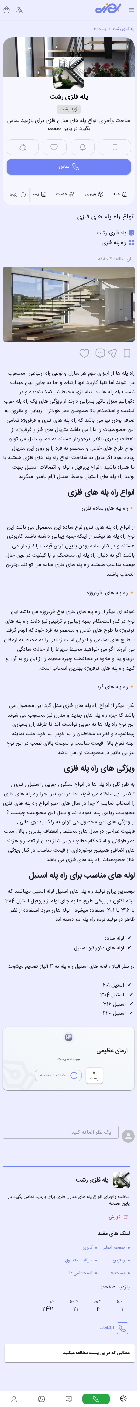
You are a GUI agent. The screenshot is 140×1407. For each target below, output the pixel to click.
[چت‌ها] (96, 1399)
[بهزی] (108, 9)
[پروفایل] (14, 1399)
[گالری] (41, 1399)
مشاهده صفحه (53, 1075)
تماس (64, 167)
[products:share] (23, 147)
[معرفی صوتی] (123, 1399)
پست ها (99, 29)
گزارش (114, 1217)
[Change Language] (19, 9)
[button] (70, 1353)
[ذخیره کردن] (127, 353)
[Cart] (6, 9)
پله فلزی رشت (124, 29)
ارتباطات (106, 1328)
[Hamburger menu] (131, 10)
